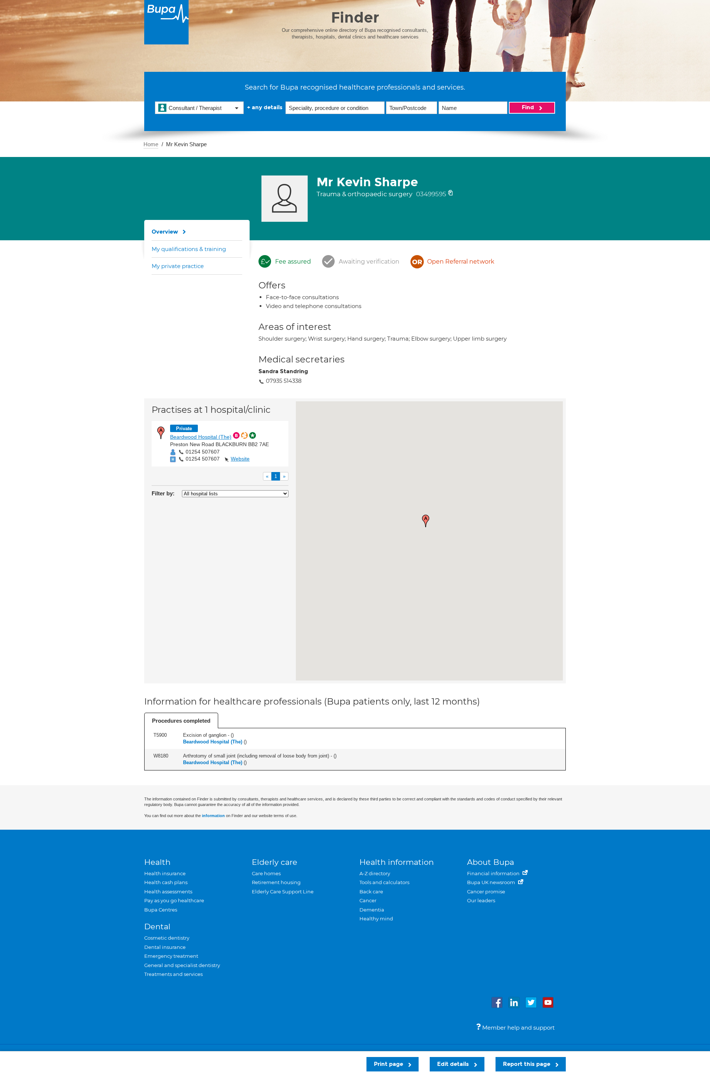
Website (240, 459)
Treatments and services (173, 974)
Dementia (371, 910)
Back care (371, 891)
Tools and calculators (384, 882)
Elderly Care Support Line (283, 891)
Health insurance (165, 873)
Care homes (266, 873)
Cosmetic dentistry (166, 938)
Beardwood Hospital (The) (200, 437)
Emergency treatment (171, 956)
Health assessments (168, 891)
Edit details (453, 1064)
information (213, 815)
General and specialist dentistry (182, 965)
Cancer (367, 900)
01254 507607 (203, 452)
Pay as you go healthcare (174, 900)
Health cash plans (165, 882)
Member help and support (518, 1027)
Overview (165, 231)
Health (157, 862)
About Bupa (490, 862)
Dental (157, 926)
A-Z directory (374, 873)
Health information (396, 862)
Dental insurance (165, 947)
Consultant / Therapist (195, 108)
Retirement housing (276, 882)
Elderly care (274, 862)
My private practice (178, 266)
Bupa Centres (160, 910)
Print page (389, 1064)
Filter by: (163, 493)
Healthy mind (376, 919)
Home (150, 144)
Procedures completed (181, 721)
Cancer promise (486, 891)
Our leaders (481, 900)
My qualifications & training (189, 248)
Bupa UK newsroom (491, 882)
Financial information (494, 873)
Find (528, 107)
